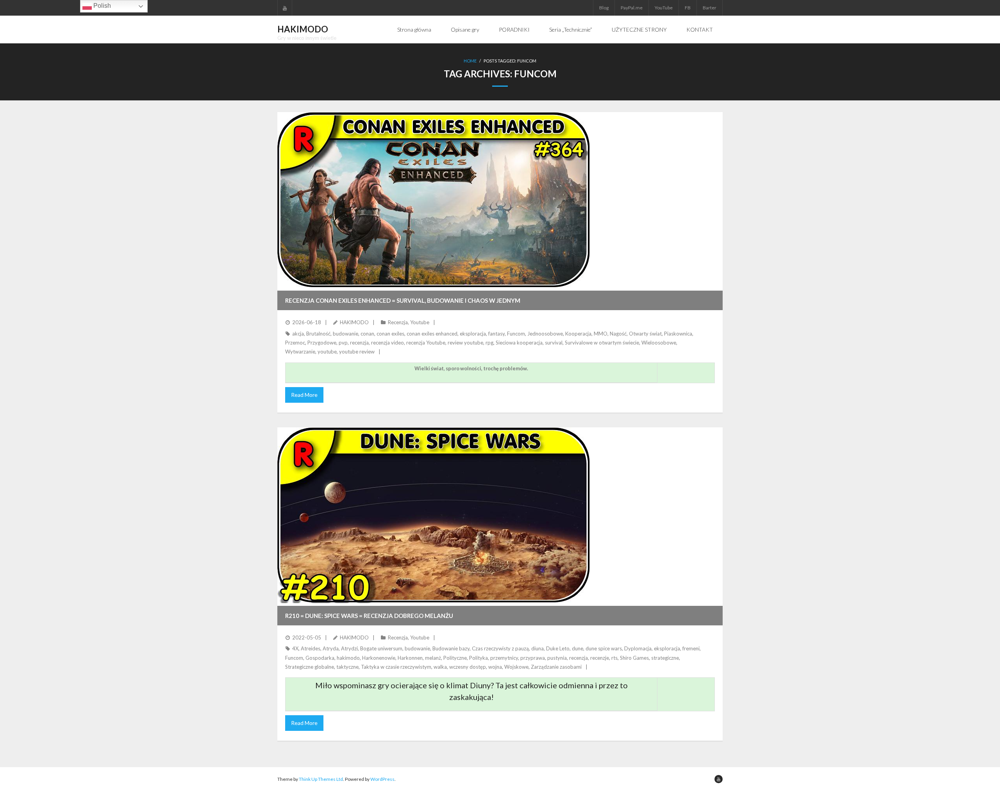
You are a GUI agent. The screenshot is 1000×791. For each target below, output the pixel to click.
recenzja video (387, 342)
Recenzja (398, 322)
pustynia (557, 658)
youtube (327, 351)
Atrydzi (349, 648)
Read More (304, 394)
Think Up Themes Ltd (321, 779)
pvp (343, 342)
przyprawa (532, 658)
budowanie (345, 333)
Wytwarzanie (300, 351)
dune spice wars (604, 648)
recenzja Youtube (425, 342)
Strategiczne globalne (309, 667)
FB (688, 8)
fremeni (691, 648)
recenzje (599, 658)
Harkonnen (410, 658)
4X (295, 648)
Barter (709, 8)
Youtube (419, 322)
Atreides (310, 648)
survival (553, 342)
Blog (604, 8)
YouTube (664, 8)
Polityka (478, 658)
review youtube (465, 342)
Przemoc (295, 342)
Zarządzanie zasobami (556, 667)
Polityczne (455, 658)
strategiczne (665, 658)
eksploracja (473, 333)
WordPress (382, 779)
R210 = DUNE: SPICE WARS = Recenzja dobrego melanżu (369, 615)
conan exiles (390, 333)
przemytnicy (504, 658)
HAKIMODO (354, 322)
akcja (298, 333)
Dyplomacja (638, 648)
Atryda (331, 648)
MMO (600, 333)
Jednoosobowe (545, 333)
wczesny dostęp (467, 667)
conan (367, 333)
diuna (537, 648)
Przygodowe (321, 342)
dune (577, 648)
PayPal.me (632, 8)
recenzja (359, 342)
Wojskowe (516, 667)
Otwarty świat (645, 333)
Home (470, 60)
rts (614, 658)
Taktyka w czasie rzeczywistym (396, 667)
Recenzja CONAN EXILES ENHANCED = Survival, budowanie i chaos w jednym (402, 300)
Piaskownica (678, 333)
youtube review (357, 351)
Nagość (618, 333)
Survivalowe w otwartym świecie (602, 342)
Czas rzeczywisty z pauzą (500, 648)
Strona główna (414, 29)
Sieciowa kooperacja (519, 342)
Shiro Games (634, 658)
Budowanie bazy (451, 648)
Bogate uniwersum (381, 648)
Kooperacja (578, 333)
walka (440, 667)
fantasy (496, 333)
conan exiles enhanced (432, 333)
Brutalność (318, 333)
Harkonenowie (378, 658)
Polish (101, 5)
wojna (495, 667)
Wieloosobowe (658, 342)
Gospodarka (319, 658)
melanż (433, 658)
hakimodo (348, 658)
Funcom (516, 333)
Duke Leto (558, 648)
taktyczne (347, 667)
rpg (489, 342)
